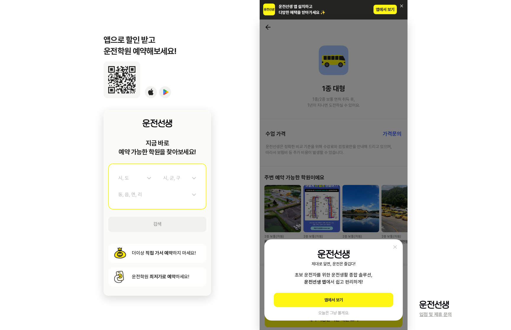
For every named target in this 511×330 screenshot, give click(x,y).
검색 (157, 224)
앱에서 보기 (385, 9)
